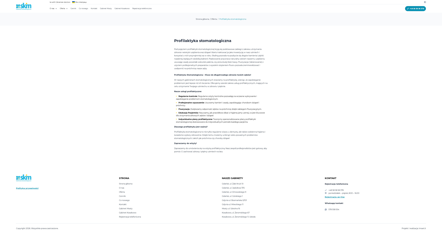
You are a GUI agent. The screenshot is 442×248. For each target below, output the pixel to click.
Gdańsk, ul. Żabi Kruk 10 (232, 184)
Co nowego (83, 8)
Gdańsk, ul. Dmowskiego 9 (234, 192)
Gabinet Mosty (106, 8)
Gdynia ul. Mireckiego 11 (232, 204)
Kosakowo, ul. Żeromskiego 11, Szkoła (238, 217)
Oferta (122, 192)
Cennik (73, 8)
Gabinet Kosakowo (122, 8)
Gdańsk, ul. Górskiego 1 (232, 196)
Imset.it (422, 228)
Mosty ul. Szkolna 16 (231, 208)
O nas (121, 188)
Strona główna (125, 184)
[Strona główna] (25, 6)
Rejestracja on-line (335, 197)
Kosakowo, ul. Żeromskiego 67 (236, 213)
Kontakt (94, 8)
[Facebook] (425, 2)
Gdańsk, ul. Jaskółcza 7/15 (233, 188)
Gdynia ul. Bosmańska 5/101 (234, 200)
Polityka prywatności (27, 188)
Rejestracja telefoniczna (141, 8)
